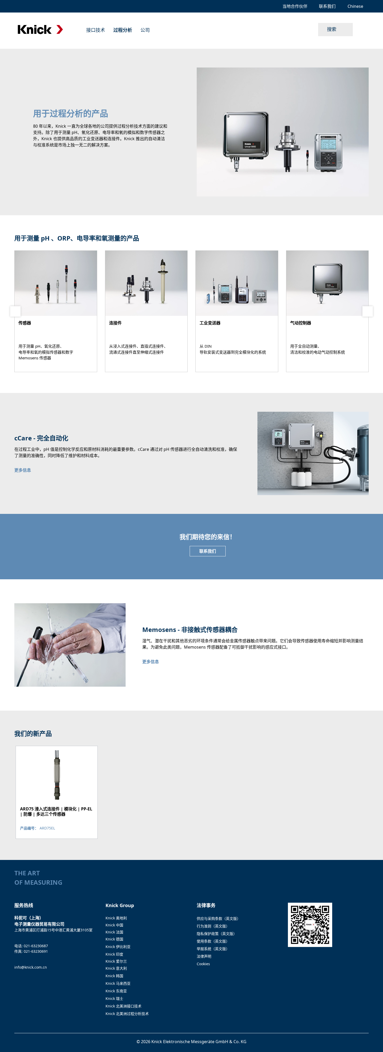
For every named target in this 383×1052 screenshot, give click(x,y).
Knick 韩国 (114, 975)
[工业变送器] (237, 311)
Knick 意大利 (116, 968)
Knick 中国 (114, 924)
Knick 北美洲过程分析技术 (127, 1013)
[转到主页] (40, 29)
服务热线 (23, 905)
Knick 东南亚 (116, 990)
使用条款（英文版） (213, 941)
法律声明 (204, 956)
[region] (191, 792)
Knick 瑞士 (114, 998)
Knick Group (120, 905)
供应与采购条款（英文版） (218, 918)
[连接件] (146, 311)
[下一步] (367, 311)
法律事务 (206, 905)
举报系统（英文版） (213, 948)
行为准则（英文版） (213, 926)
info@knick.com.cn (30, 967)
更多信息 (22, 470)
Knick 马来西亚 (118, 983)
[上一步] (15, 311)
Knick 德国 (114, 939)
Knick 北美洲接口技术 (123, 1006)
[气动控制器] (327, 311)
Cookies (203, 963)
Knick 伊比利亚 (118, 946)
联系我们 (207, 551)
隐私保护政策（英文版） (217, 933)
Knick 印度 (114, 954)
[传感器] (56, 311)
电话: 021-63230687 (31, 945)
